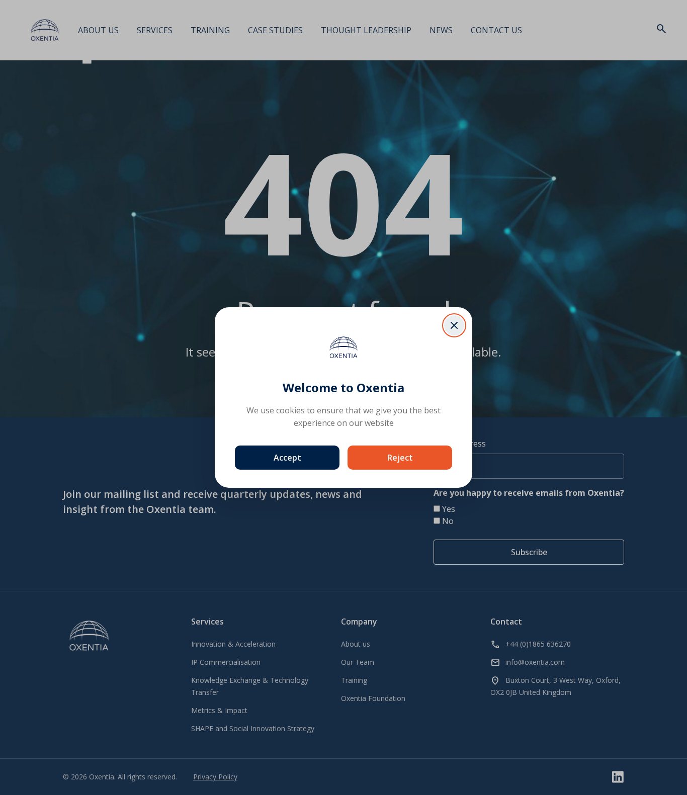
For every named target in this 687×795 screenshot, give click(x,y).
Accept (287, 457)
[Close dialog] (454, 325)
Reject (400, 457)
